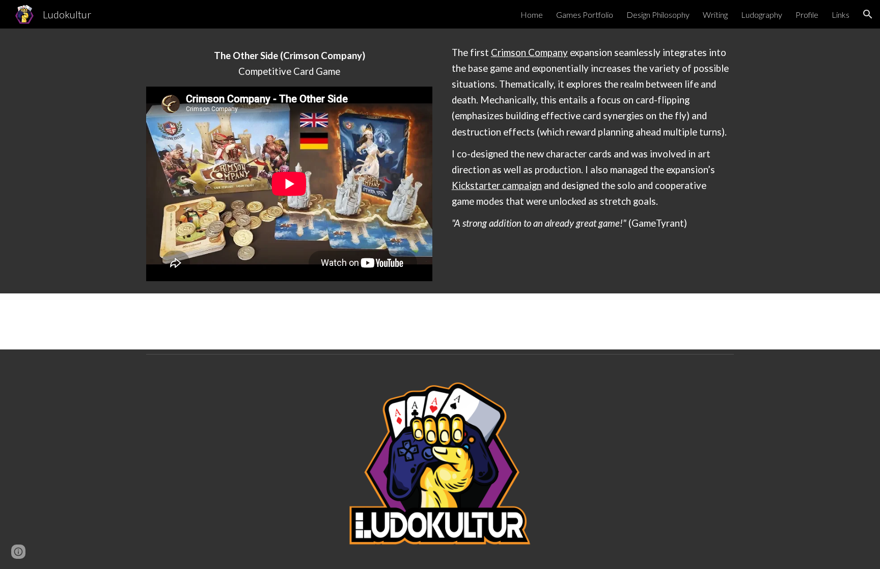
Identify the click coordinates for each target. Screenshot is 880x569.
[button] (868, 14)
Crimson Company (529, 52)
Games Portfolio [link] (584, 14)
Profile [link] (806, 14)
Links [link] (840, 14)
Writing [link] (715, 14)
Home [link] (531, 14)
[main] (289, 64)
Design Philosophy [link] (658, 14)
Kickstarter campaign (497, 185)
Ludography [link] (761, 14)
